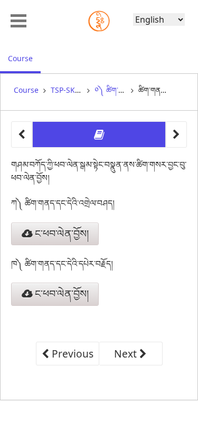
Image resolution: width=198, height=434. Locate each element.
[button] (18, 19)
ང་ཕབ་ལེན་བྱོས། (60, 233)
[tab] (99, 135)
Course (24, 58)
